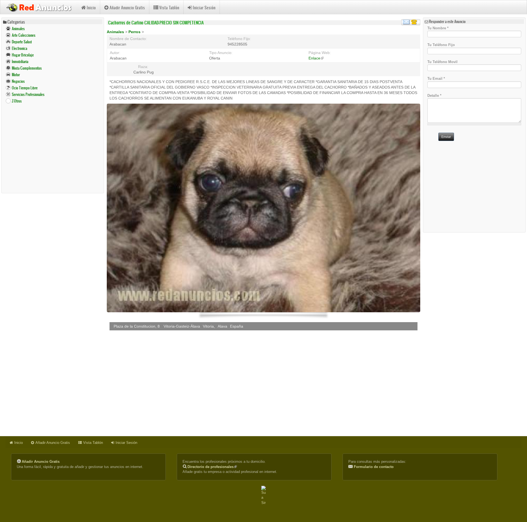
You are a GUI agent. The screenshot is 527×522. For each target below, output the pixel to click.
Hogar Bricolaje (23, 55)
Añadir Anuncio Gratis (127, 7)
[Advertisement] (52, 148)
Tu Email (436, 78)
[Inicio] (40, 7)
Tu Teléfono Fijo (441, 45)
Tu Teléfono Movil (442, 61)
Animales (18, 28)
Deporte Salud (22, 41)
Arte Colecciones (23, 35)
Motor (16, 74)
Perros (135, 32)
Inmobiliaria (20, 61)
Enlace (316, 58)
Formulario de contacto (374, 467)
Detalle (434, 95)
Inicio (91, 7)
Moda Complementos (27, 68)
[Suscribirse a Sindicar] (263, 496)
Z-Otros (17, 101)
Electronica (19, 48)
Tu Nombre (437, 28)
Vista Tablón (169, 7)
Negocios (18, 81)
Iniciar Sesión (204, 7)
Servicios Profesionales (28, 94)
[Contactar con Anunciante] (410, 22)
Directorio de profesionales (212, 467)
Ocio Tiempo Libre (25, 87)
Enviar (446, 137)
